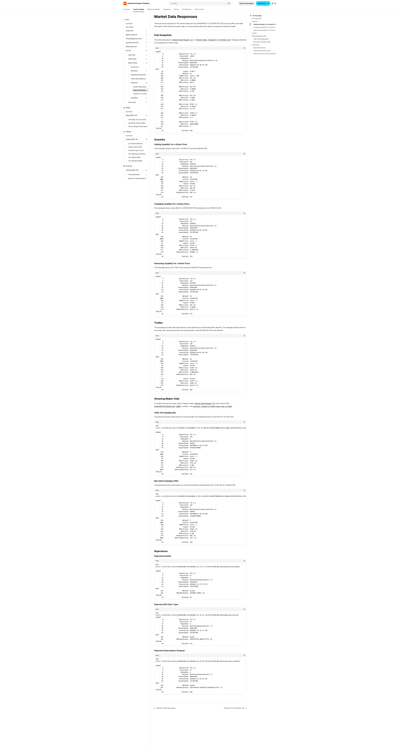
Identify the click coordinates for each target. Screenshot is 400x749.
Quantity (255, 21)
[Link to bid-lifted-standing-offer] (180, 481)
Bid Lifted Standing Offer (262, 42)
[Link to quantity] (167, 140)
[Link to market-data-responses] (199, 17)
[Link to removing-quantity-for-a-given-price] (192, 264)
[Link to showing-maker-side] (181, 399)
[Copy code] (244, 48)
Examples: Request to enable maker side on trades (212, 406)
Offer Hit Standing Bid (261, 39)
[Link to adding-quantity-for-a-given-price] (189, 145)
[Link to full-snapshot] (173, 35)
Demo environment (246, 3)
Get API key (262, 3)
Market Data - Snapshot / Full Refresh (213, 40)
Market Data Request (183, 40)
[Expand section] (146, 31)
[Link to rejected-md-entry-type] (180, 605)
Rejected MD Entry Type (262, 51)
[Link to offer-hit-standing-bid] (177, 413)
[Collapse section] (146, 50)
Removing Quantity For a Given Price (266, 30)
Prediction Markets (153, 9)
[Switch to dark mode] (274, 3)
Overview (126, 9)
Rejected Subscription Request (264, 54)
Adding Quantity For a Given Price (265, 24)
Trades (254, 33)
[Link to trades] (164, 323)
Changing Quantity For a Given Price (266, 27)
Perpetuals (167, 9)
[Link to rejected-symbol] (173, 556)
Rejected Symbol (259, 48)
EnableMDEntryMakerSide (167, 406)
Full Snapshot (256, 18)
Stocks (176, 9)
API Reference (186, 9)
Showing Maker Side (259, 36)
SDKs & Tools (199, 9)
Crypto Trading (138, 9)
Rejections (255, 45)
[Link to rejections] (169, 551)
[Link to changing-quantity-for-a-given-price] (191, 204)
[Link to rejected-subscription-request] (186, 651)
